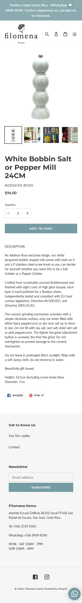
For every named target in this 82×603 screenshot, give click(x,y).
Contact (14, 447)
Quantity (10, 204)
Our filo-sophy (19, 436)
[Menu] (74, 33)
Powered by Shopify (55, 588)
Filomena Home (34, 588)
